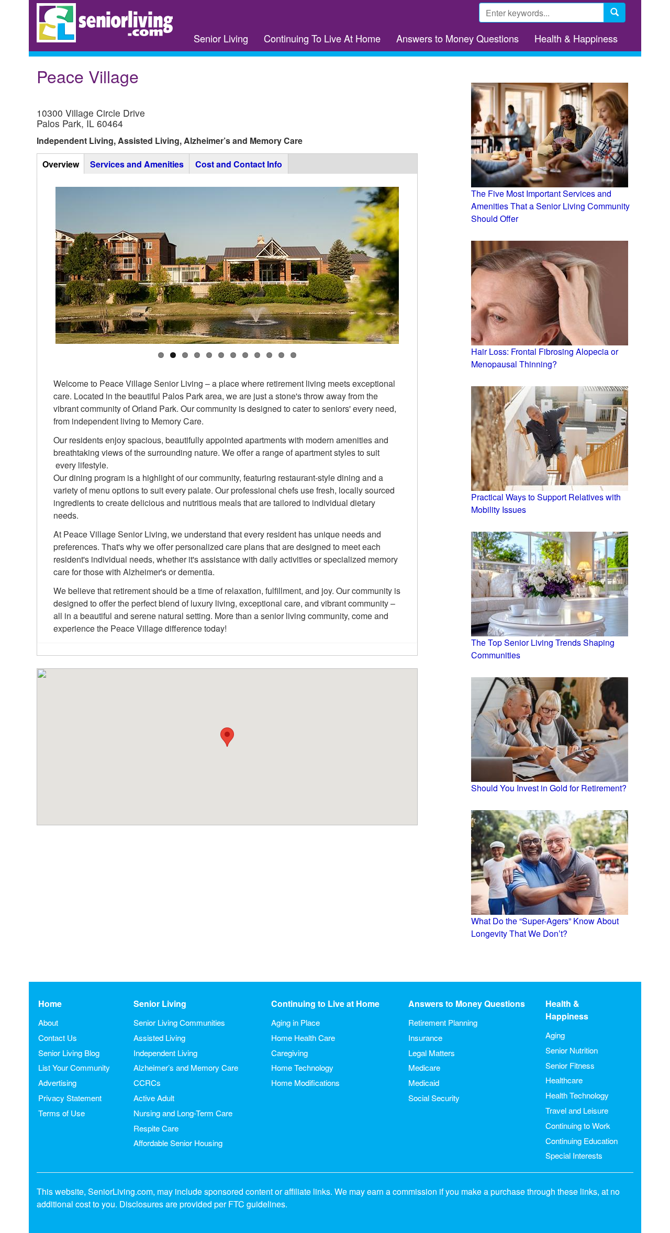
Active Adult (153, 1097)
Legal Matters (431, 1052)
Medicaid (423, 1082)
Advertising (57, 1082)
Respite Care (155, 1128)
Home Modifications (305, 1082)
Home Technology (302, 1067)
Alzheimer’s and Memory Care (185, 1067)
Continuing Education (581, 1140)
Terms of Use (61, 1112)
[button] (227, 737)
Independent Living (165, 1052)
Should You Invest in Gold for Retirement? (549, 788)
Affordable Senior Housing (177, 1142)
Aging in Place (295, 1022)
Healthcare (564, 1079)
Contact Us (57, 1037)
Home (50, 1003)
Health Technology (577, 1095)
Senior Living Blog (68, 1052)
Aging (555, 1034)
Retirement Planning (442, 1022)
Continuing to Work (577, 1125)
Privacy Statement (70, 1097)
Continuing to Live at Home (325, 1003)
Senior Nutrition (571, 1050)
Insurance (425, 1037)
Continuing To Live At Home (322, 38)
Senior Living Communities (179, 1022)
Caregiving (289, 1052)
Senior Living (221, 38)
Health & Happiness (576, 38)
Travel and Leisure (576, 1110)
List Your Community (74, 1067)
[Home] (109, 22)
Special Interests (573, 1155)
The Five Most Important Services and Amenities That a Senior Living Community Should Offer (550, 206)
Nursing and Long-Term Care (182, 1112)
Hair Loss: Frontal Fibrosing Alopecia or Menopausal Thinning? (544, 357)
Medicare (424, 1067)
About (48, 1022)
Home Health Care (303, 1037)
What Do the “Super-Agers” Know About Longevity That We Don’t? (545, 927)
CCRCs (147, 1082)
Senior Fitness (570, 1065)
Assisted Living (159, 1037)
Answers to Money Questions (457, 38)
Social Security (434, 1097)
